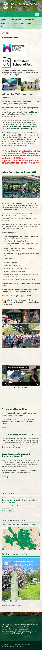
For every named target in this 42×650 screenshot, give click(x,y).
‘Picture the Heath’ (10, 37)
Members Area (19, 23)
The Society (29, 19)
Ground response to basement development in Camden (16, 455)
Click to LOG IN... (8, 511)
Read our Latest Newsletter (16, 554)
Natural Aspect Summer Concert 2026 (19, 171)
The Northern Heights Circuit (15, 409)
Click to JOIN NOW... (9, 503)
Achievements (15, 19)
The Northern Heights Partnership (17, 434)
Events (5, 32)
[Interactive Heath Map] (21, 538)
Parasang (20, 646)
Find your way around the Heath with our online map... (20, 525)
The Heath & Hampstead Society (25, 5)
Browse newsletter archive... (12, 605)
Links (30, 23)
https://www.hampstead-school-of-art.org (17, 129)
